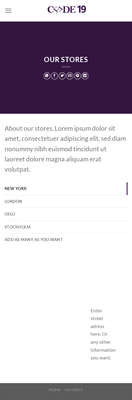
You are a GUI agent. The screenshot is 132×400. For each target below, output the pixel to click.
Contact (74, 389)
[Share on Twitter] (62, 76)
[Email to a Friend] (69, 76)
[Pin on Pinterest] (77, 76)
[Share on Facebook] (54, 76)
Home (55, 389)
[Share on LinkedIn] (85, 76)
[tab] (66, 188)
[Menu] (8, 10)
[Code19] (66, 11)
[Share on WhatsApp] (47, 76)
